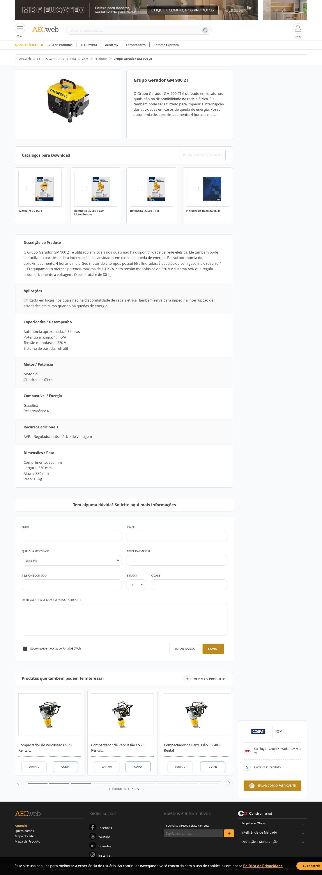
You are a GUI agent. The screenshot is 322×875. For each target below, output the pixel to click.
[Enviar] (229, 833)
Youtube (104, 837)
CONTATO (34, 766)
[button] (18, 783)
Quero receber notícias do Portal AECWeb (55, 648)
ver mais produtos (210, 679)
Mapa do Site (24, 836)
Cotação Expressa (166, 45)
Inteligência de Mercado (259, 832)
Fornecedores (135, 45)
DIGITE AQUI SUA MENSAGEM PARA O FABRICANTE (51, 600)
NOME (25, 527)
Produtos (101, 59)
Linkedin (104, 846)
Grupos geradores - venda (56, 59)
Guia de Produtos (60, 45)
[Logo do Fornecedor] (258, 731)
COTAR (65, 767)
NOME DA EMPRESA (138, 551)
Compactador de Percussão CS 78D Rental (192, 748)
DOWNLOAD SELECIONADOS (203, 155)
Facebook (105, 828)
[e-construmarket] (255, 813)
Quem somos (24, 831)
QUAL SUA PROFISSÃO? (35, 551)
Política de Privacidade (263, 865)
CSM (85, 59)
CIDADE (155, 575)
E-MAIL (131, 527)
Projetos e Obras (253, 823)
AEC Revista (88, 45)
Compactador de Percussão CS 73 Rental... (45, 748)
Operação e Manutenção (259, 842)
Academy (111, 45)
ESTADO (132, 575)
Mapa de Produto (27, 841)
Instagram (105, 855)
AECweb (25, 59)
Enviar (213, 649)
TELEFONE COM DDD (34, 575)
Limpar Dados (184, 649)
